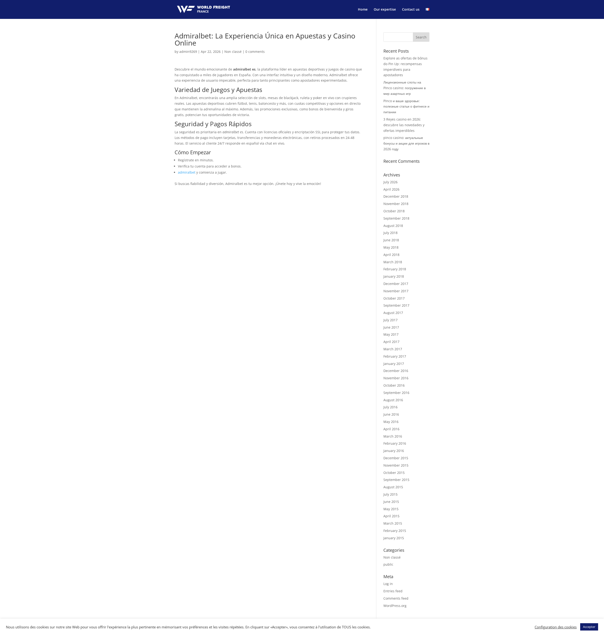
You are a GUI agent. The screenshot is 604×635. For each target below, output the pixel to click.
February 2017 (394, 356)
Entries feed (393, 591)
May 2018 (390, 247)
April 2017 (391, 341)
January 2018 (393, 276)
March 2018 (392, 262)
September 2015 (396, 479)
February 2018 (394, 269)
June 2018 (391, 240)
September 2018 (396, 218)
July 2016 (390, 407)
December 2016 (395, 370)
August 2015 (393, 487)
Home (363, 10)
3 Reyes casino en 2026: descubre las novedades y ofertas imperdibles (403, 125)
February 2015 (394, 530)
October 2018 (394, 211)
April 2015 (391, 516)
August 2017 (393, 312)
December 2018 (395, 196)
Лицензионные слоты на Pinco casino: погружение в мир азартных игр (404, 88)
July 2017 (390, 320)
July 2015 (390, 494)
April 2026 (391, 189)
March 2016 (392, 436)
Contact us (410, 10)
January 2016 (393, 450)
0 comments (255, 51)
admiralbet (186, 172)
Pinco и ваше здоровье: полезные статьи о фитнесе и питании (406, 106)
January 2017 (393, 363)
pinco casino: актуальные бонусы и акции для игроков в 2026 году (406, 143)
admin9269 (188, 51)
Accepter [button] (589, 627)
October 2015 (394, 472)
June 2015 (391, 501)
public (388, 564)
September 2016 (396, 392)
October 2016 (394, 385)
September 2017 (396, 305)
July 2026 (390, 182)
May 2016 (390, 421)
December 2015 (395, 458)
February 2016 (394, 443)
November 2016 (395, 378)
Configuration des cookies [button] (556, 627)
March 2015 (392, 523)
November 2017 (395, 291)
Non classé (233, 51)
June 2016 (391, 414)
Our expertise (385, 10)
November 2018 (395, 203)
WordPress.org (395, 605)
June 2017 (391, 327)
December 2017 (395, 283)
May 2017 (390, 334)
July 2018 (390, 232)
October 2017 (394, 298)
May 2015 (390, 509)
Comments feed (395, 598)
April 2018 (391, 254)
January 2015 (393, 538)
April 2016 (391, 429)
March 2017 (392, 349)
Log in (388, 583)
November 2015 (395, 465)
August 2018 (393, 225)
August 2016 (393, 400)
